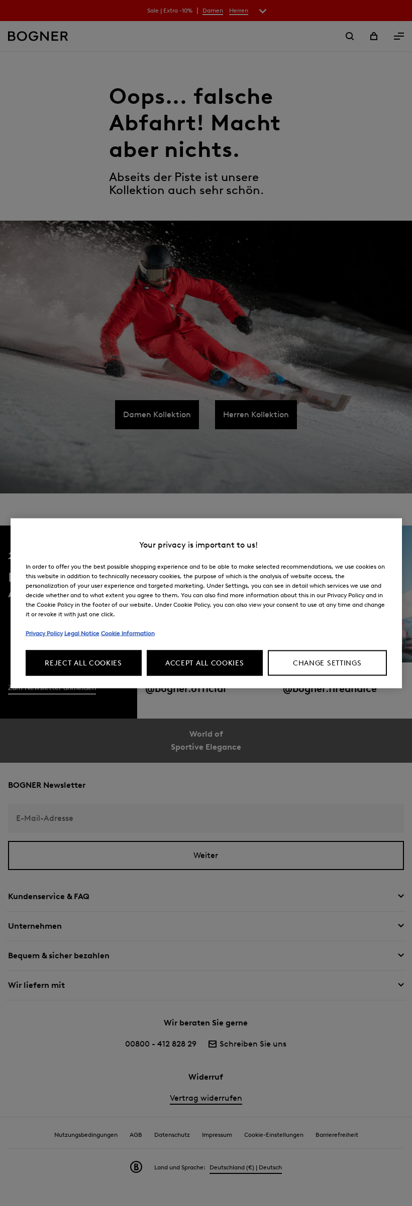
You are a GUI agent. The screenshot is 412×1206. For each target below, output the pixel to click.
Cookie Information (128, 632)
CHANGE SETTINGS (327, 662)
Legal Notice (81, 632)
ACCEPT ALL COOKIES (204, 662)
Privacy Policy (44, 632)
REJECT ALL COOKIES (83, 662)
